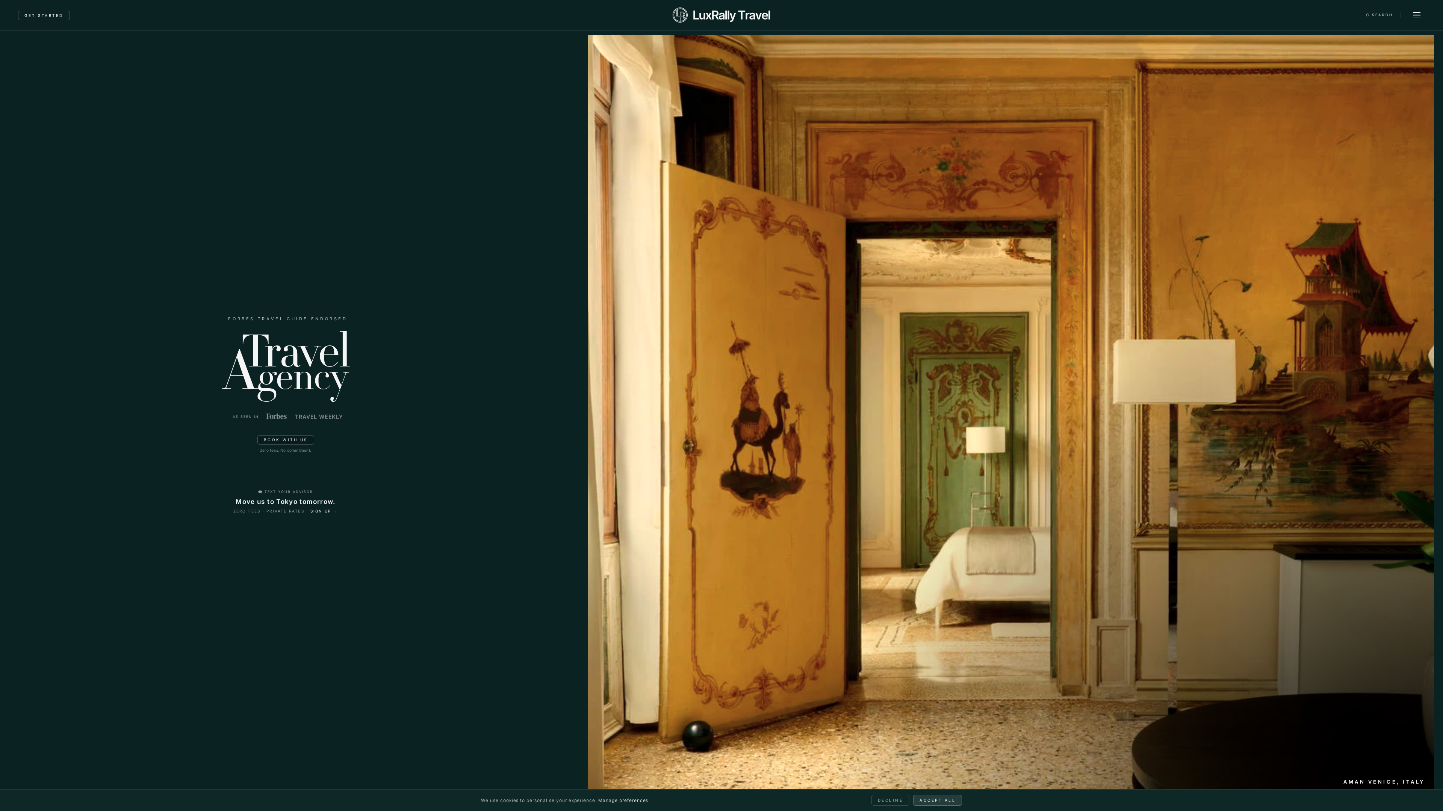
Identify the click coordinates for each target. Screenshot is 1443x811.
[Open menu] (1416, 15)
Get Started (44, 15)
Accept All (938, 800)
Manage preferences (623, 800)
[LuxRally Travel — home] (721, 15)
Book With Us (286, 439)
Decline (890, 800)
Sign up (324, 511)
